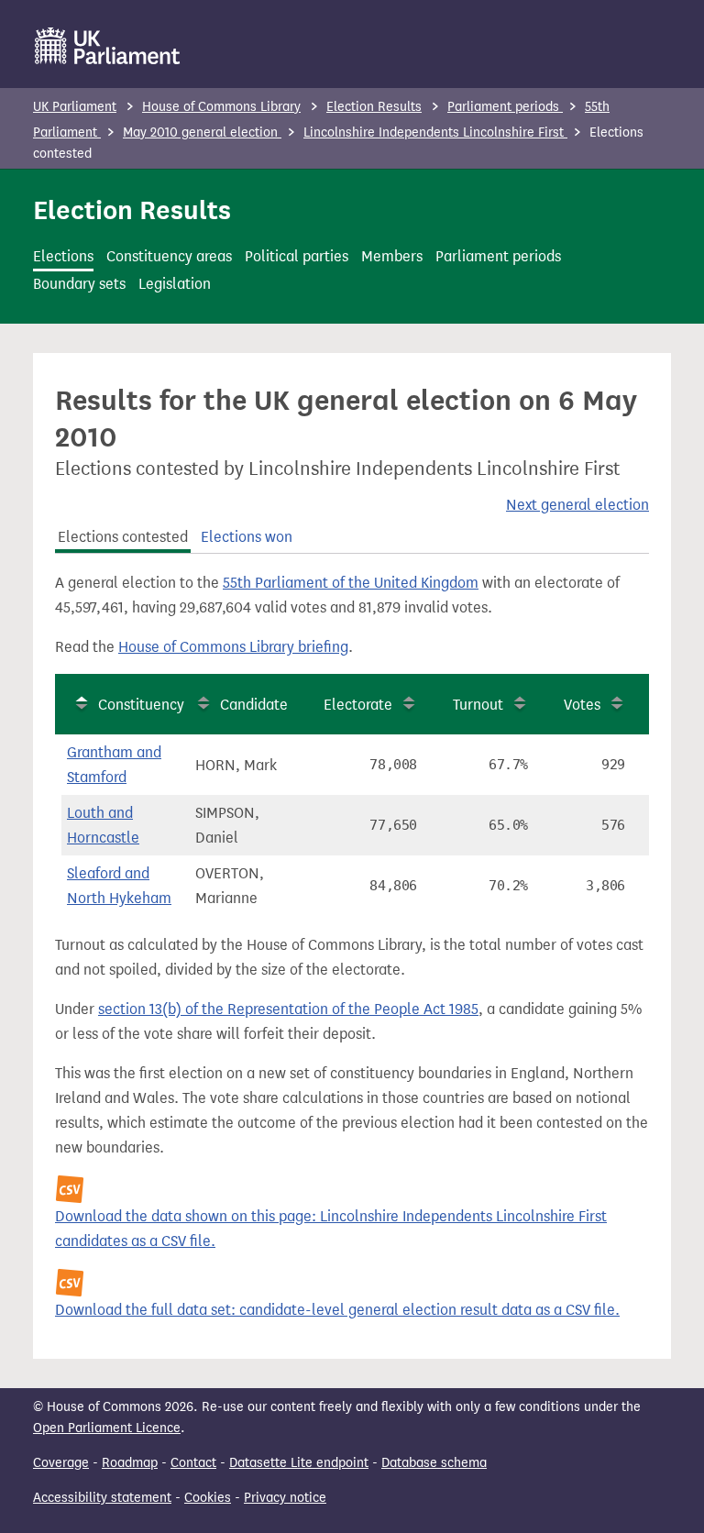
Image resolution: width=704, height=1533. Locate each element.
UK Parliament (74, 107)
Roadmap (130, 1463)
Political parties (296, 256)
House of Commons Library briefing (233, 647)
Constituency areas (169, 256)
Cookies (207, 1497)
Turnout (478, 704)
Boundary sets (79, 283)
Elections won (246, 537)
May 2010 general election (202, 132)
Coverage (61, 1463)
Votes (582, 704)
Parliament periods (505, 107)
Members (392, 256)
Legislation (174, 283)
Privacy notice (285, 1497)
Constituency (141, 704)
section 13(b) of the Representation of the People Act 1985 (288, 1009)
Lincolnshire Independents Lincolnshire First (435, 132)
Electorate (358, 704)
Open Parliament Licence (107, 1428)
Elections (63, 256)
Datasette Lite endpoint (298, 1463)
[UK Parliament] (107, 46)
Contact (193, 1463)
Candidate (254, 704)
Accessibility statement (102, 1497)
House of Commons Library (221, 107)
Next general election (577, 504)
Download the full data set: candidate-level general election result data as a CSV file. (337, 1309)
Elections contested (123, 537)
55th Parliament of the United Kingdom (350, 582)
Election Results (374, 107)
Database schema (434, 1463)
